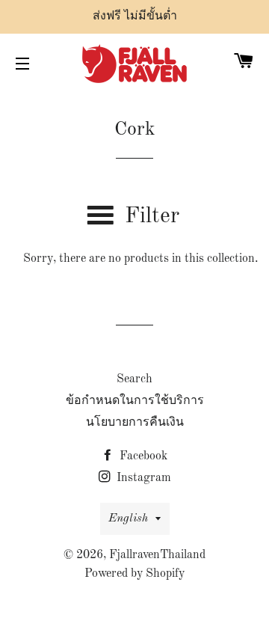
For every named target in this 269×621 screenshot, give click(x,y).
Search (134, 379)
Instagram (142, 478)
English (128, 518)
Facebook (142, 456)
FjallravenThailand (157, 555)
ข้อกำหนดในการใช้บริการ (135, 401)
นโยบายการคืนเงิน (135, 423)
